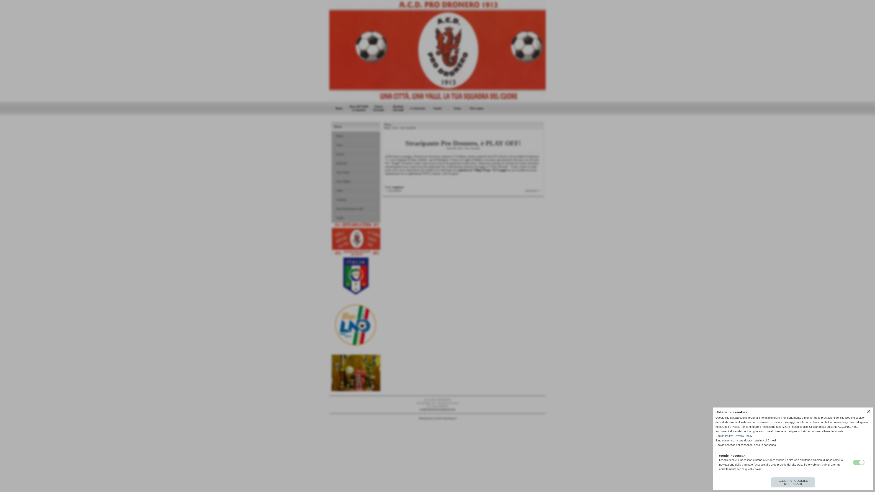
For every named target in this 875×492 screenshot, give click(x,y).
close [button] (869, 411)
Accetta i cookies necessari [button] (793, 482)
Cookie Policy (724, 436)
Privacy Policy (743, 436)
